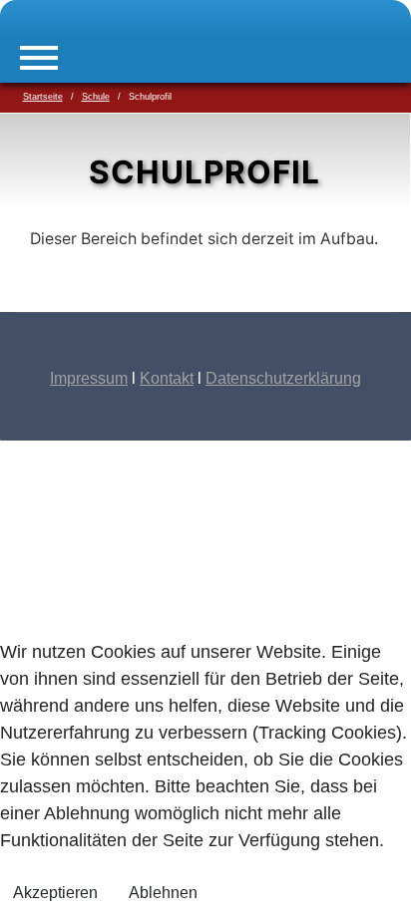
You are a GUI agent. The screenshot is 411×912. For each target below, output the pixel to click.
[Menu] (39, 58)
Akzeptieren (55, 892)
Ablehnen (163, 892)
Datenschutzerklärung (283, 378)
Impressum (89, 378)
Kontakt (167, 378)
